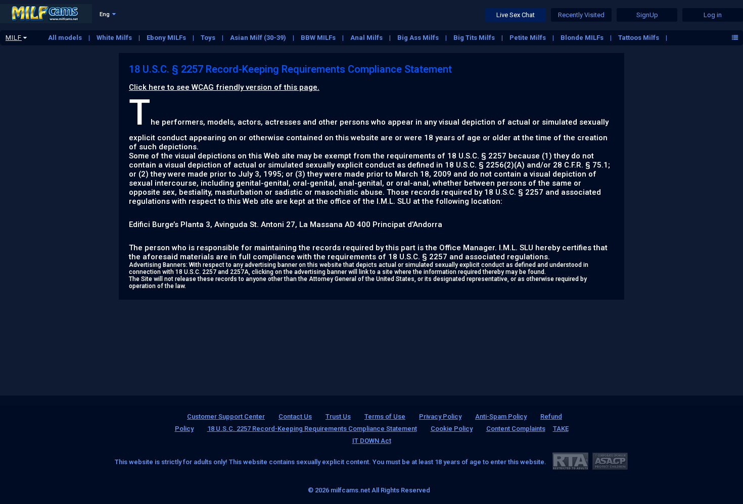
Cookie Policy (452, 428)
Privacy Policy (440, 416)
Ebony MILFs (167, 37)
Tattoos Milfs (639, 37)
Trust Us (338, 416)
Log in (713, 15)
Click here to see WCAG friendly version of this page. (224, 87)
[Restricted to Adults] (570, 461)
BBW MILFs (319, 37)
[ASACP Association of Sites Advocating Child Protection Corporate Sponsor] (610, 461)
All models (65, 37)
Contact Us (295, 416)
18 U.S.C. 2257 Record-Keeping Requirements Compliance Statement (312, 428)
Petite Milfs (528, 37)
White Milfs (115, 37)
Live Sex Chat (515, 15)
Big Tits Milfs (474, 37)
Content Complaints (515, 428)
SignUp (647, 15)
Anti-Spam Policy (501, 416)
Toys (209, 37)
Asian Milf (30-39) (259, 37)
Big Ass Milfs (418, 37)
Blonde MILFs (583, 37)
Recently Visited (581, 15)
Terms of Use (384, 416)
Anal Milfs (367, 37)
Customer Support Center (226, 416)
